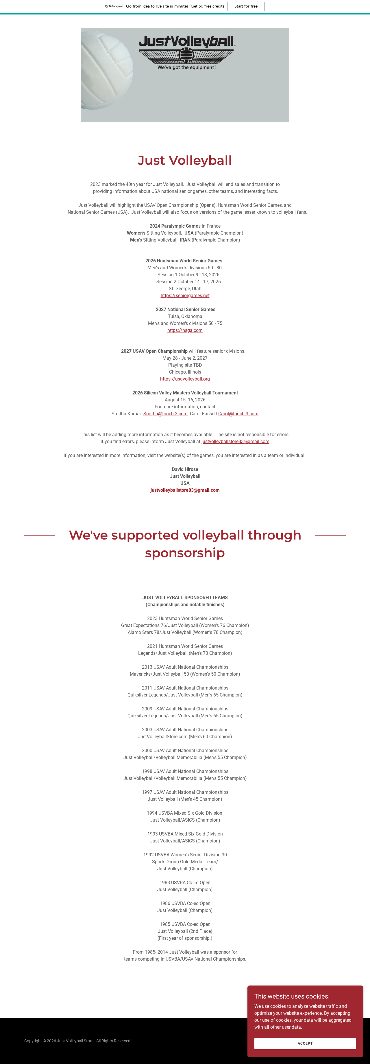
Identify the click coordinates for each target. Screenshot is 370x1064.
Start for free (246, 6)
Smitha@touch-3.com (165, 413)
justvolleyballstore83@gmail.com (235, 441)
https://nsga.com (185, 330)
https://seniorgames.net (185, 295)
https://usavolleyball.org (185, 379)
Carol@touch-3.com (238, 413)
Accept (305, 1043)
